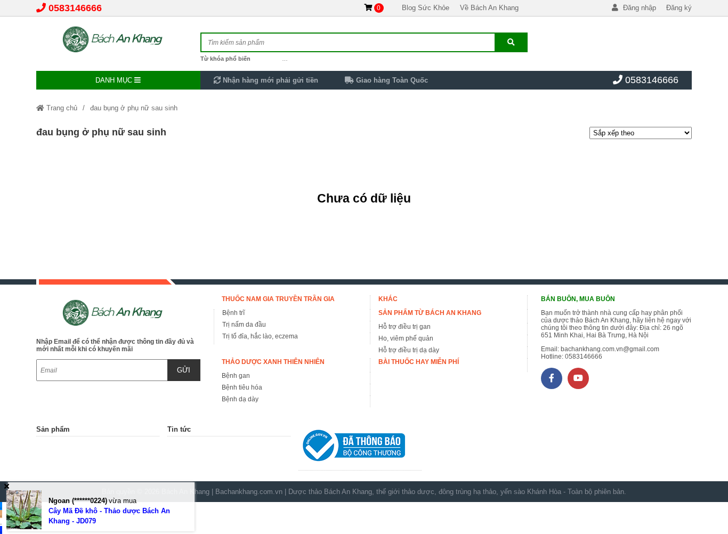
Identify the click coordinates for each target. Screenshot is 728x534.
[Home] (118, 40)
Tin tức (179, 429)
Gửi (183, 370)
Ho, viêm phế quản (405, 338)
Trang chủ (60, 108)
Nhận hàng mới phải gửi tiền (269, 80)
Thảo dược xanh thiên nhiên (273, 362)
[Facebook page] (551, 378)
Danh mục (114, 80)
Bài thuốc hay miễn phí (418, 362)
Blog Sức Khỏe (425, 8)
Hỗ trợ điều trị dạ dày (408, 350)
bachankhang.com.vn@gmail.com (610, 349)
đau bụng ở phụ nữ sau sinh (133, 108)
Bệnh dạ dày (240, 399)
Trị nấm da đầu (244, 324)
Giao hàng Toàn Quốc (391, 80)
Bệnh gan (236, 375)
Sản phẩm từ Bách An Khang (429, 313)
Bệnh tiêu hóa (242, 387)
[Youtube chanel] (578, 378)
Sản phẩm (53, 429)
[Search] (511, 42)
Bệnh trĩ (233, 313)
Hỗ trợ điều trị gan (404, 326)
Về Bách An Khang (489, 8)
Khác (388, 299)
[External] (360, 448)
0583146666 (75, 8)
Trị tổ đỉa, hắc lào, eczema (260, 336)
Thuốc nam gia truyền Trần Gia (278, 299)
